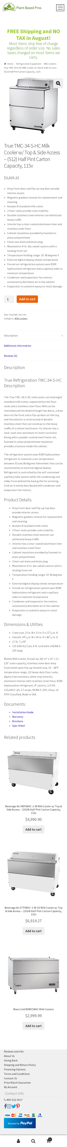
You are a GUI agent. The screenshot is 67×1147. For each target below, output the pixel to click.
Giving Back (11, 1060)
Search (33, 1141)
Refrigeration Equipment (28, 63)
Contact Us (10, 1078)
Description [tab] (11, 335)
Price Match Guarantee (17, 1082)
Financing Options (15, 1069)
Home (10, 63)
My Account (10, 1087)
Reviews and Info (14, 1051)
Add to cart (27, 299)
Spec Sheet (18, 725)
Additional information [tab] (17, 345)
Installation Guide (23, 712)
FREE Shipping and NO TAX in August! (33, 34)
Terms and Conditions (17, 1074)
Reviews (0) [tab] (10, 355)
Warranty (17, 716)
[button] (58, 83)
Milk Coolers (50, 63)
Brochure (17, 721)
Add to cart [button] (33, 829)
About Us (9, 1056)
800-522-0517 (14, 1099)
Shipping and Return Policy (20, 1065)
